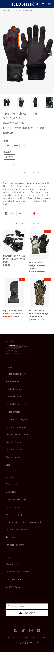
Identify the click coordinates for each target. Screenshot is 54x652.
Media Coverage (14, 514)
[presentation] (49, 102)
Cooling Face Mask (16, 427)
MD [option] (16, 146)
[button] (5, 4)
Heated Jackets (14, 389)
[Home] (4, 10)
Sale (8, 464)
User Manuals (13, 586)
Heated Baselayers (16, 373)
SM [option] (7, 146)
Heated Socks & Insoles (18, 404)
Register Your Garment (18, 571)
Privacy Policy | (22, 643)
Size (6, 141)
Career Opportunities (17, 529)
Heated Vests (13, 411)
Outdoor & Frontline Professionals (24, 522)
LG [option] (24, 146)
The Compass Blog (16, 499)
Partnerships (12, 537)
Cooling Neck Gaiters (17, 434)
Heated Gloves (13, 396)
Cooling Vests (13, 457)
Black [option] (9, 157)
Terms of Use (34, 643)
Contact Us (12, 564)
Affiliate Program (15, 544)
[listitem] (6, 102)
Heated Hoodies (14, 381)
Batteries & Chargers (17, 419)
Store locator (12, 484)
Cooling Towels (14, 449)
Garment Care (13, 579)
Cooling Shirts (13, 442)
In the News (12, 507)
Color (7, 152)
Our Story (11, 491)
